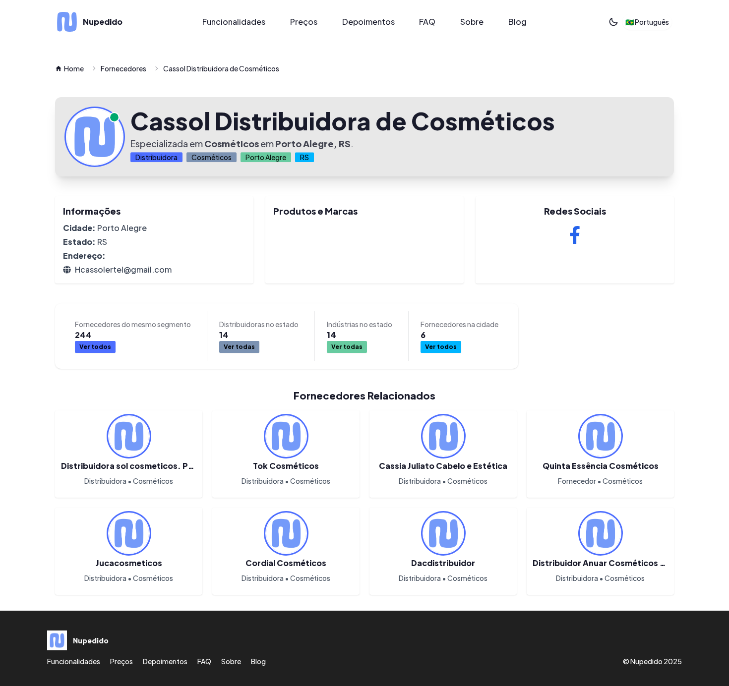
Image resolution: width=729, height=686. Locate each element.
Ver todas (239, 346)
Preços (303, 21)
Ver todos (95, 346)
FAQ (427, 21)
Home (74, 68)
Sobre (472, 21)
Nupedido (646, 661)
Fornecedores (123, 68)
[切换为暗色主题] (613, 22)
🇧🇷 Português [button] (647, 21)
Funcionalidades (233, 21)
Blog (517, 21)
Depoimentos (368, 21)
